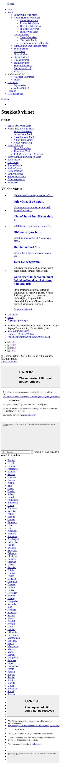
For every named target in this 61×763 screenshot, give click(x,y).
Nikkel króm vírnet (29, 29)
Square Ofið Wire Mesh (25, 14)
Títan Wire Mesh (28, 40)
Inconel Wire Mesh (29, 23)
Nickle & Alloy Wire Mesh (27, 17)
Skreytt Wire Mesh (23, 65)
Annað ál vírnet (21, 34)
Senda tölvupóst (9, 361)
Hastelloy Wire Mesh (30, 26)
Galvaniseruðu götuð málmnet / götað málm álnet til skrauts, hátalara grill (33, 280)
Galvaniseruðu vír (22, 68)
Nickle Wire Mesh (29, 31)
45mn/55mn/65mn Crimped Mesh (30, 45)
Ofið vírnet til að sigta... (29, 201)
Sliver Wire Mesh (28, 37)
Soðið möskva (21, 48)
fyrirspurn (18, 309)
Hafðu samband (15, 93)
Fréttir (17, 79)
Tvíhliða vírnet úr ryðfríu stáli (34, 43)
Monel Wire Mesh (29, 20)
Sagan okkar (20, 85)
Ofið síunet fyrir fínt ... (28, 232)
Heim (10, 9)
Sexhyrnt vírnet (21, 62)
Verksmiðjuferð (21, 88)
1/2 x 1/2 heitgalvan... (27, 261)
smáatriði (27, 309)
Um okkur (13, 82)
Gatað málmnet (21, 60)
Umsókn (12, 91)
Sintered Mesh (21, 54)
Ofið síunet (19, 51)
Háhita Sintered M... (27, 247)
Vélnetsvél (19, 71)
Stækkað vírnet (21, 57)
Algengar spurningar (24, 76)
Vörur (10, 12)
